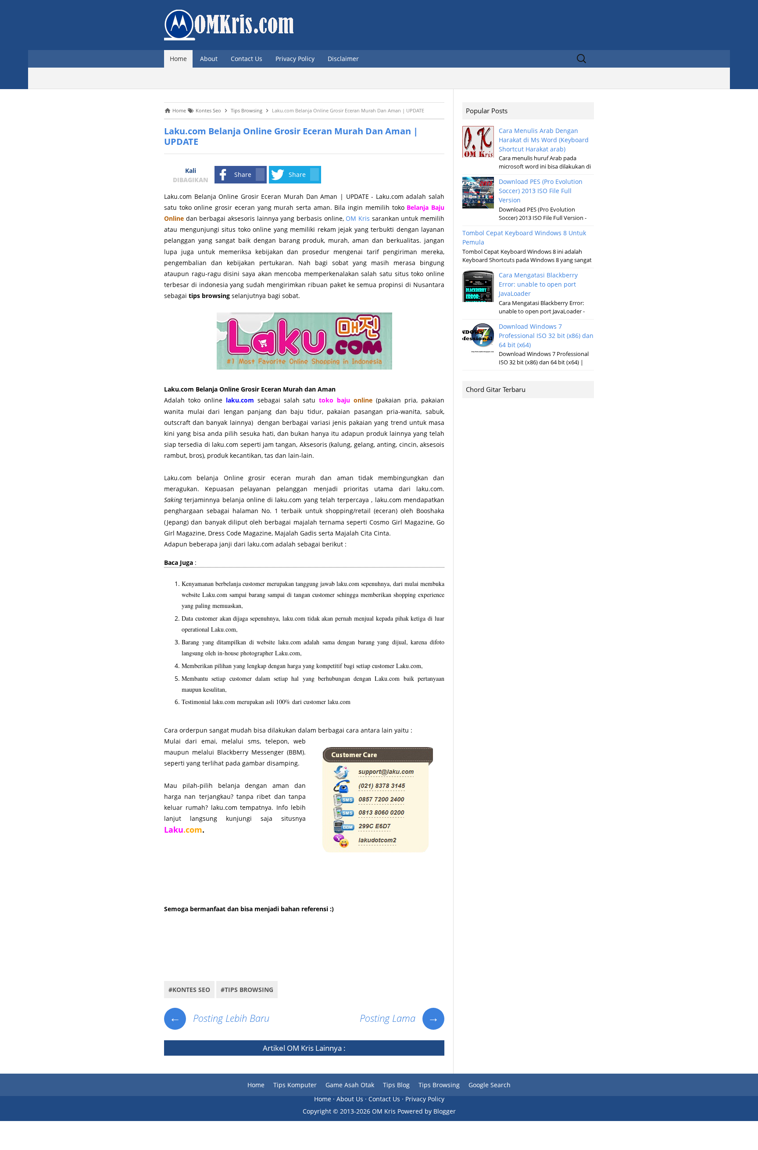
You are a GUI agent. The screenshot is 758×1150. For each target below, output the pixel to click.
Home (178, 58)
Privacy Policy (295, 58)
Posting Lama (399, 1017)
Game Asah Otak (349, 1085)
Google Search (489, 1085)
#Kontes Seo (189, 989)
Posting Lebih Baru (219, 1017)
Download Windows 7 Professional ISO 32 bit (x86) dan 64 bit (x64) (546, 335)
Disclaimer (343, 58)
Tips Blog (396, 1085)
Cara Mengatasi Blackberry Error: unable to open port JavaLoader (538, 284)
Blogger (444, 1111)
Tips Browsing (439, 1085)
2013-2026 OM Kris (368, 1111)
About (209, 58)
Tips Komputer (295, 1085)
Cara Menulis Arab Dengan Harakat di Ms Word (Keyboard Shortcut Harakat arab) (544, 139)
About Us (349, 1099)
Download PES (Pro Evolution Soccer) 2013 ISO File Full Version (541, 190)
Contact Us (246, 58)
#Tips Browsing (247, 989)
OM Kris (358, 218)
